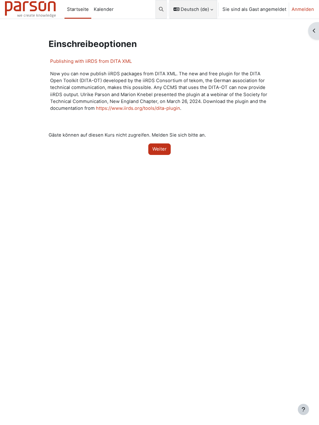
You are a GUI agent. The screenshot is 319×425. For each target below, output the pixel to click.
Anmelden (303, 9)
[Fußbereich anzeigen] (303, 409)
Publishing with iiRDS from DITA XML (91, 61)
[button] (161, 9)
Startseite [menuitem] (78, 9)
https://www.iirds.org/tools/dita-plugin (138, 108)
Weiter (159, 149)
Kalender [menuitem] (104, 9)
